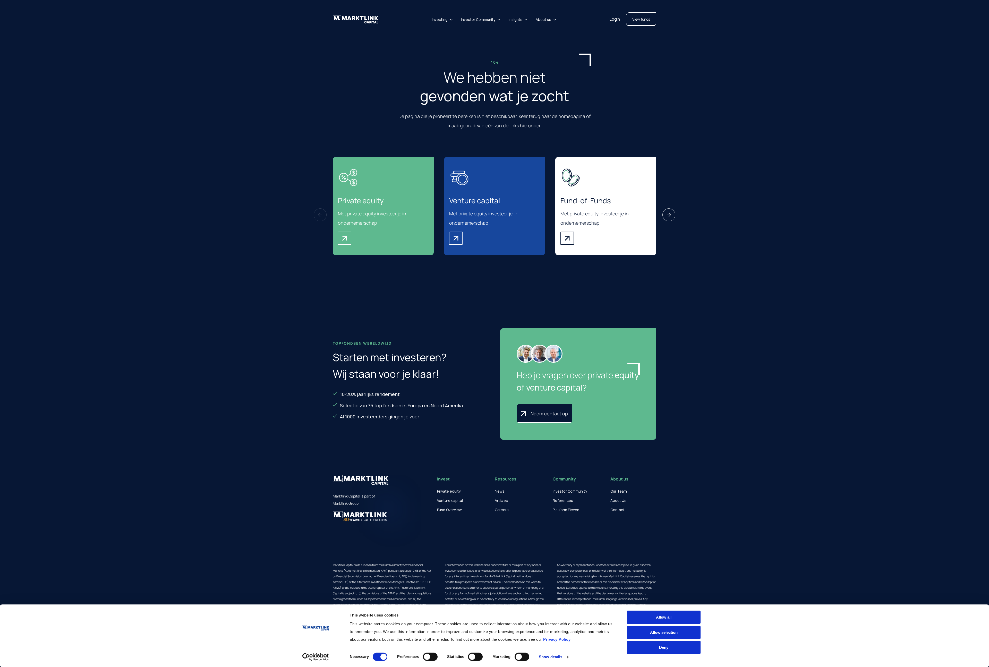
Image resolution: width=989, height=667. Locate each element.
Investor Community (478, 19)
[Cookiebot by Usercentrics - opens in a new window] (315, 657)
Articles (501, 500)
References (563, 500)
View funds (641, 19)
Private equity (449, 491)
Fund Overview (449, 509)
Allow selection (664, 632)
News (500, 491)
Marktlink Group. (346, 503)
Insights (515, 19)
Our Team (618, 491)
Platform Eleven (566, 509)
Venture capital (450, 500)
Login (615, 19)
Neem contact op (549, 413)
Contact (617, 509)
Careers (502, 509)
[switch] (430, 657)
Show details (550, 657)
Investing (440, 19)
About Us (618, 500)
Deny (663, 647)
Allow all (663, 617)
